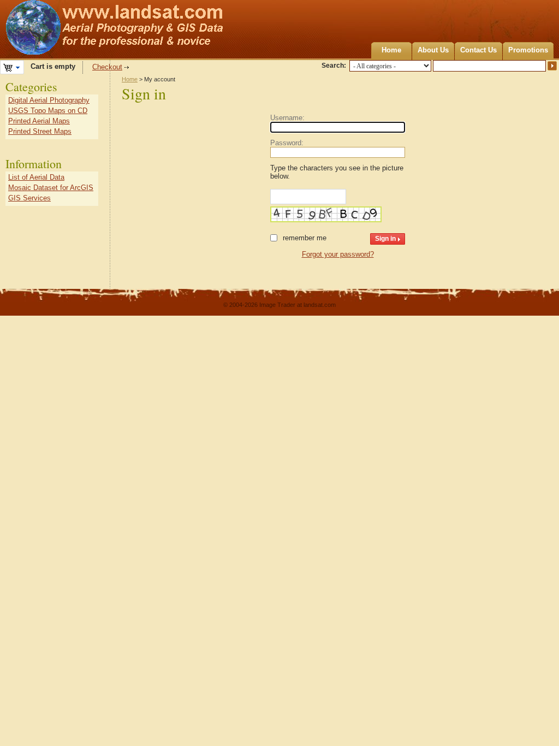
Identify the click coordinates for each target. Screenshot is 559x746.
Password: (287, 143)
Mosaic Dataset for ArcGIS (50, 187)
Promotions (528, 50)
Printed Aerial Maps (39, 121)
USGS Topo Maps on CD (47, 110)
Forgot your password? (338, 254)
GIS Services (29, 198)
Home (391, 50)
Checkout (107, 67)
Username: (287, 118)
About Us (433, 50)
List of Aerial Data (36, 177)
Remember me (304, 238)
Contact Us (478, 50)
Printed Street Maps (40, 131)
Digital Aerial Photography (49, 100)
